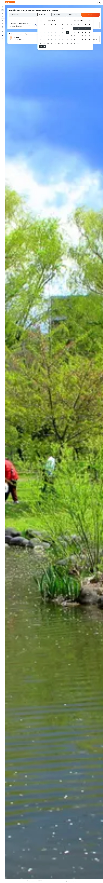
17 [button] (44, 39)
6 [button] (55, 32)
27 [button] (55, 43)
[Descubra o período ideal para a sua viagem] (3, 26)
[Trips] (3, 31)
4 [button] (85, 28)
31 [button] (44, 46)
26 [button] (51, 43)
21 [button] (59, 39)
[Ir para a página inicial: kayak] (10, 2)
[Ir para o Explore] (3, 20)
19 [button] (51, 39)
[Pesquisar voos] (3, 6)
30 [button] (41, 46)
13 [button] (55, 36)
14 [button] (59, 36)
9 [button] (78, 32)
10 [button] (44, 36)
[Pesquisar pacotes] (3, 16)
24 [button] (44, 43)
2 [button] (78, 28)
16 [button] (40, 39)
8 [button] (62, 32)
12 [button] (51, 36)
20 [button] (55, 39)
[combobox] (24, 15)
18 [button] (48, 39)
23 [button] (41, 43)
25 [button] (48, 43)
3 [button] (44, 32)
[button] (2, 2)
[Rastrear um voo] (3, 23)
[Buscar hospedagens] (3, 10)
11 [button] (48, 36)
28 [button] (59, 43)
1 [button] (62, 28)
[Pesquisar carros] (3, 13)
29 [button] (62, 43)
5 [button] (51, 32)
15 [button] (62, 36)
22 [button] (62, 39)
